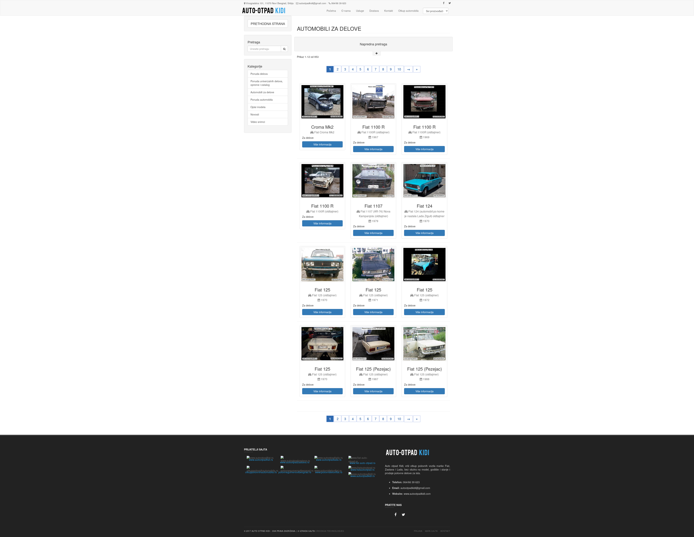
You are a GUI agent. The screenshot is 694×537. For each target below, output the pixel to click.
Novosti (254, 114)
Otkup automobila (408, 10)
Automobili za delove (262, 92)
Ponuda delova (259, 74)
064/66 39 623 (338, 3)
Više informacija (322, 144)
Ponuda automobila (261, 99)
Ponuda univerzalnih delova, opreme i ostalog (266, 83)
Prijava (418, 531)
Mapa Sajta (431, 531)
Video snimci (257, 122)
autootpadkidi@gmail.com (312, 3)
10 (399, 69)
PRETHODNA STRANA (268, 23)
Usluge (360, 10)
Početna (331, 10)
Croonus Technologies (329, 530)
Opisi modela (257, 107)
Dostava (374, 10)
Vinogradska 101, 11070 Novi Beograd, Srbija (269, 3)
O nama (346, 10)
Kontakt (388, 10)
